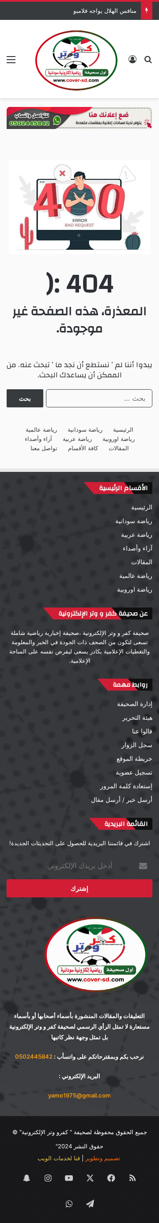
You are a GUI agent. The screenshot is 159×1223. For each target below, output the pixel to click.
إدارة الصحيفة (134, 703)
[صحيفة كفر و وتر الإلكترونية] (77, 59)
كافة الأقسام (83, 448)
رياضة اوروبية (118, 438)
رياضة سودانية (85, 429)
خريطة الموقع (134, 758)
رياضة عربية (77, 438)
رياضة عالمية (41, 429)
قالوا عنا (142, 731)
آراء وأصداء (38, 438)
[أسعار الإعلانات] (79, 117)
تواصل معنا (43, 448)
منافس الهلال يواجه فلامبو (104, 10)
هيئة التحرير (137, 717)
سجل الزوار (136, 744)
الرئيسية (123, 429)
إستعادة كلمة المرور (126, 786)
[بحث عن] (148, 62)
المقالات (119, 448)
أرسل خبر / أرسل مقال (121, 799)
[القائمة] (11, 62)
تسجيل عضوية (134, 772)
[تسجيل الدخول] (132, 62)
